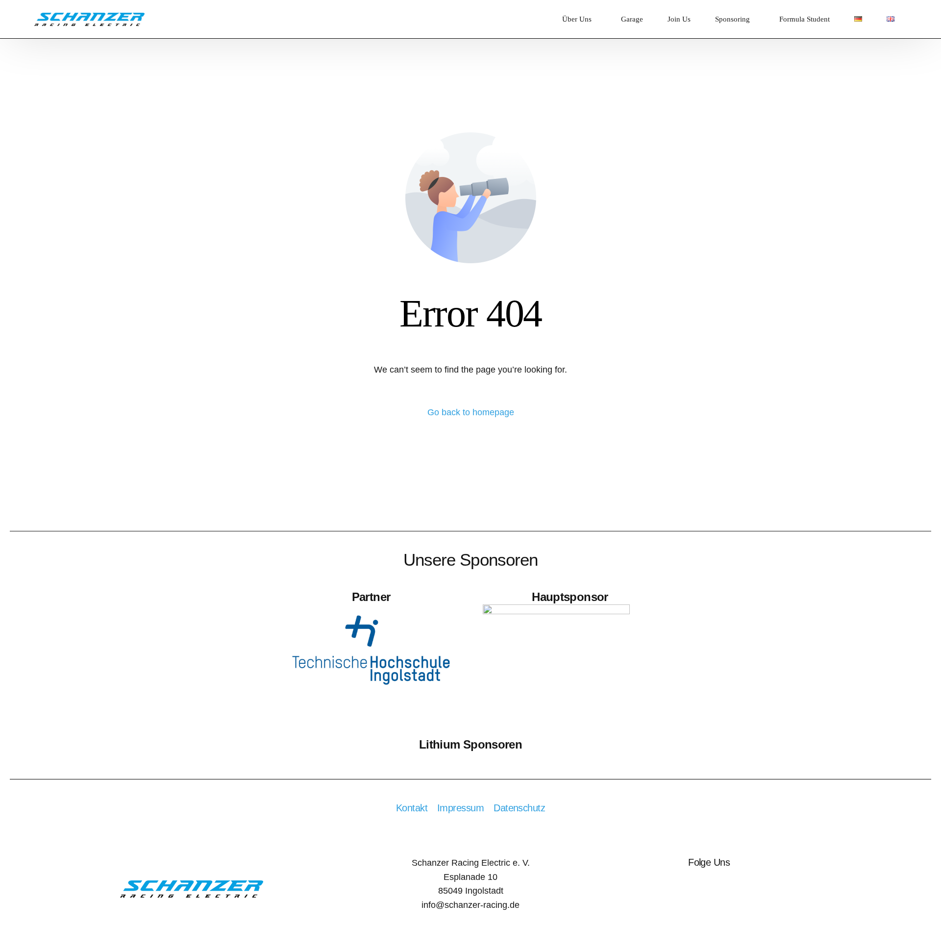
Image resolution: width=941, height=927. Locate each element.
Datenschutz (519, 807)
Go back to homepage (470, 412)
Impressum (460, 807)
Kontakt (411, 807)
